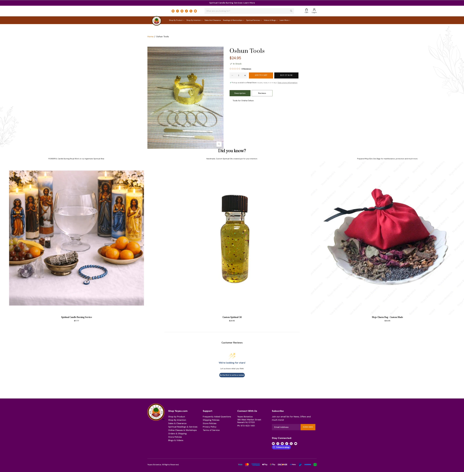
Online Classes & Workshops (182, 430)
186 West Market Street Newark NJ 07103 (249, 421)
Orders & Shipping (177, 433)
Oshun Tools (162, 36)
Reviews (262, 93)
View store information (287, 83)
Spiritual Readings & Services (182, 427)
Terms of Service (211, 430)
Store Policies (175, 437)
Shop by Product (176, 416)
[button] (306, 11)
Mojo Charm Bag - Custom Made (387, 317)
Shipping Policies (211, 420)
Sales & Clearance (177, 423)
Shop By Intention (177, 420)
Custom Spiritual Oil (232, 317)
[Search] (291, 11)
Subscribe (308, 427)
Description (240, 93)
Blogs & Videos (175, 440)
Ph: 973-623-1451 (246, 425)
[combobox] (249, 11)
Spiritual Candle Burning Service (76, 317)
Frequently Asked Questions (217, 416)
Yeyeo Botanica (245, 416)
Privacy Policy (209, 427)
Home (150, 36)
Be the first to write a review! (232, 375)
